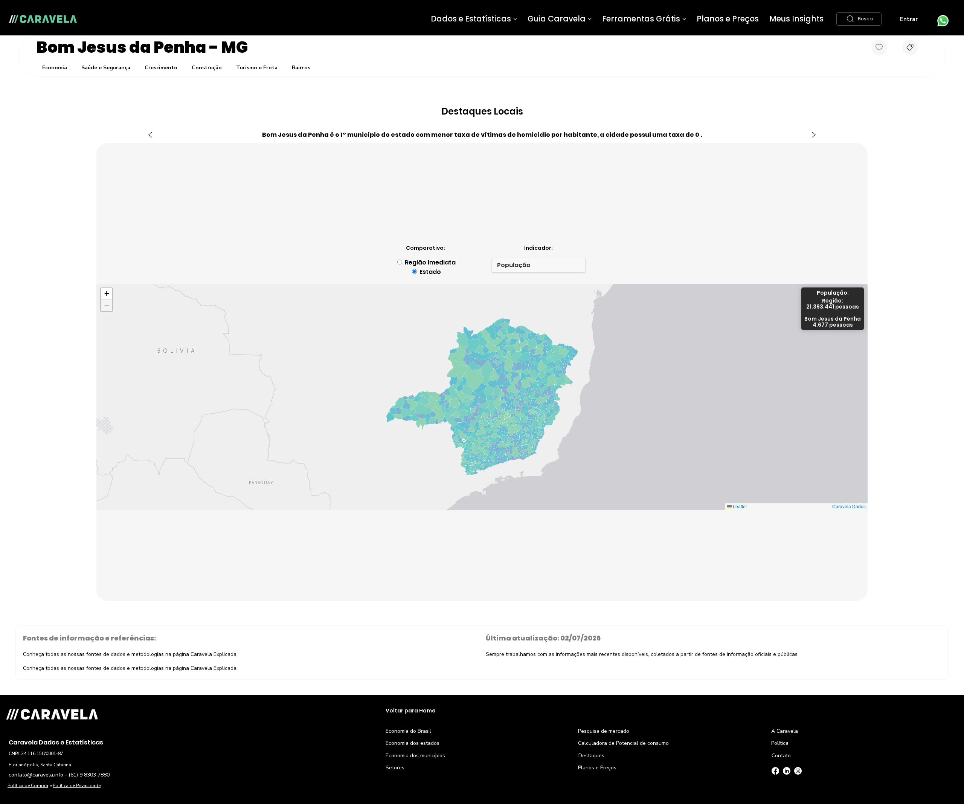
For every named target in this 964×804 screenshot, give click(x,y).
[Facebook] (775, 771)
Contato (781, 755)
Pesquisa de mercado (603, 731)
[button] (859, 19)
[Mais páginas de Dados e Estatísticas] (515, 19)
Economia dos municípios (415, 755)
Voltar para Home (411, 710)
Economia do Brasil (408, 731)
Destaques (591, 755)
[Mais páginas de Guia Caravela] (590, 19)
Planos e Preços (597, 767)
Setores (395, 767)
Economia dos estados (412, 743)
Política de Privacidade (77, 786)
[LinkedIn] (786, 771)
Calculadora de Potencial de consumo (623, 743)
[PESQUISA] (910, 47)
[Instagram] (798, 771)
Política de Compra (28, 786)
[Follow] (879, 47)
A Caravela (784, 731)
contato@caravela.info (36, 774)
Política (780, 743)
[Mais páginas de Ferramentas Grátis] (684, 19)
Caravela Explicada (213, 654)
